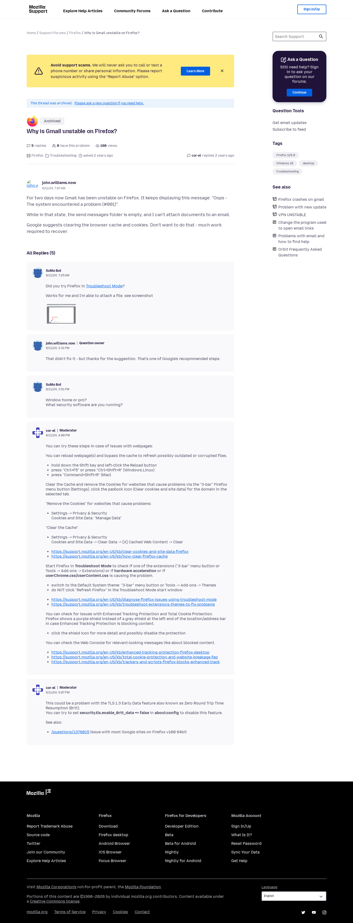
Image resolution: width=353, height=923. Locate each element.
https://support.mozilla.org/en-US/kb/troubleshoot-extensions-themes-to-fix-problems (133, 604)
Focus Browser (112, 860)
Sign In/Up (312, 9)
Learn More (195, 71)
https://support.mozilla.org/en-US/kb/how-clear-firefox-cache (109, 556)
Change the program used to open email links (302, 225)
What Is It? (241, 835)
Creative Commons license (54, 901)
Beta (169, 835)
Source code (38, 835)
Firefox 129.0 (285, 155)
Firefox (75, 33)
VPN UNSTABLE (292, 215)
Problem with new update (302, 207)
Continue (299, 92)
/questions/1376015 (70, 732)
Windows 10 (284, 163)
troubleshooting (287, 171)
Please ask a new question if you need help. (109, 103)
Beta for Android (180, 843)
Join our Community (46, 852)
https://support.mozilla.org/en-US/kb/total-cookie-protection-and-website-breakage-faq (134, 657)
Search (321, 36)
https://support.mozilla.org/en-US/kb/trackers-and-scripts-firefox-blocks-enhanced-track (135, 662)
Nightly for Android (183, 860)
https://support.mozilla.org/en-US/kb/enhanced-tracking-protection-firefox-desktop (130, 652)
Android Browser (114, 843)
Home (31, 33)
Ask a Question (176, 11)
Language (269, 887)
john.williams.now (59, 182)
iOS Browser (110, 852)
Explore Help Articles (83, 11)
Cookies (120, 912)
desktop (308, 163)
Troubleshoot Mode (104, 286)
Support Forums (52, 33)
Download (108, 826)
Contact (142, 912)
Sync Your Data (245, 852)
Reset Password (246, 843)
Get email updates (290, 122)
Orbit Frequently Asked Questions (300, 252)
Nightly (172, 852)
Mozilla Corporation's (56, 887)
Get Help (239, 860)
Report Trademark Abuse (50, 826)
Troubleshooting (63, 156)
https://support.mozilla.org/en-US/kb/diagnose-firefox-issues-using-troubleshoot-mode (134, 599)
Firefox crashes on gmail (301, 199)
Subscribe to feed (289, 129)
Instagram (324, 912)
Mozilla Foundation (143, 887)
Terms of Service (69, 912)
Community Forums (132, 11)
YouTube (314, 912)
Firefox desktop (113, 835)
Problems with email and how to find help (301, 239)
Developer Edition (182, 826)
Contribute (212, 11)
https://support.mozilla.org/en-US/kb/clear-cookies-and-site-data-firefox (120, 551)
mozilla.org (37, 912)
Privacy (99, 912)
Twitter (33, 843)
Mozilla (39, 793)
